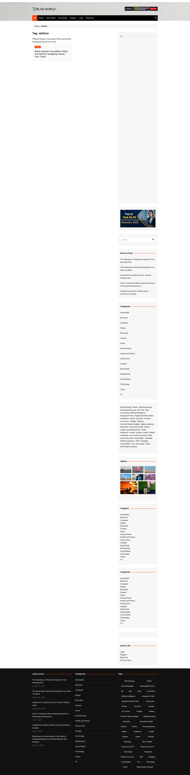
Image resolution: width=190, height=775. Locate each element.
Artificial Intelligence (138, 413)
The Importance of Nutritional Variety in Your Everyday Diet (137, 260)
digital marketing (147, 424)
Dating (41, 18)
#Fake (135, 407)
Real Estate (50, 18)
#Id (138, 410)
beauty (132, 418)
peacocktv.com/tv (127, 438)
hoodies (139, 432)
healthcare (124, 432)
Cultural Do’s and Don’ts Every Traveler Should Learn (135, 276)
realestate (148, 438)
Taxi (133, 444)
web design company (128, 447)
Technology (62, 18)
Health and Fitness (127, 354)
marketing (124, 435)
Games (123, 430)
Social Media (125, 379)
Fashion (123, 338)
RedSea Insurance (127, 441)
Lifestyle (123, 364)
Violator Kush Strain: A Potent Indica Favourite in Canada (134, 292)
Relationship (125, 374)
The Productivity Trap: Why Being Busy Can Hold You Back (137, 268)
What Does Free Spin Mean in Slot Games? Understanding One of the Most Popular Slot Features (49, 739)
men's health (134, 435)
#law (147, 410)
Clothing (140, 421)
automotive (124, 418)
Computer (124, 323)
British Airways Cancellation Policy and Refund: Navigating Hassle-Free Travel (51, 54)
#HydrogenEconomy (128, 410)
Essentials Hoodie (136, 427)
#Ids (142, 410)
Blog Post (90, 18)
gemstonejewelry (133, 430)
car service (124, 421)
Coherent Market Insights (130, 424)
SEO (138, 441)
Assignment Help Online (143, 416)
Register (73, 18)
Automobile (124, 313)
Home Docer (125, 359)
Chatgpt (133, 421)
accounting (124, 413)
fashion (147, 427)
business (139, 418)
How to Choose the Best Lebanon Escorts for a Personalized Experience (137, 284)
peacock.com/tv (146, 435)
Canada (147, 418)
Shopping (144, 441)
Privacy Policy (125, 660)
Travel (38, 47)
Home (37, 26)
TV (121, 394)
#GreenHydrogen (145, 407)
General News (126, 348)
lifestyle (152, 432)
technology (140, 444)
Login (81, 18)
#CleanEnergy (126, 407)
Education (124, 333)
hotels (145, 432)
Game (122, 343)
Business (124, 318)
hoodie (132, 432)
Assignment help (126, 416)
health (143, 430)
